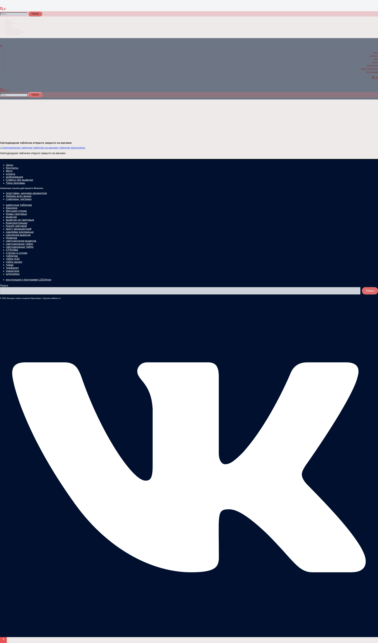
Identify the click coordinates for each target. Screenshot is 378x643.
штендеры (13, 273)
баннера (11, 207)
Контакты (10, 23)
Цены (8, 20)
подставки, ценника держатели (26, 193)
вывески (11, 216)
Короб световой (16, 225)
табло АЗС (13, 258)
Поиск (4, 285)
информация (12, 29)
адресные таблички (19, 205)
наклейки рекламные (20, 232)
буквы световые (16, 214)
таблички (12, 255)
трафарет (12, 267)
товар (10, 264)
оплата (9, 27)
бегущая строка (16, 210)
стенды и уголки (16, 252)
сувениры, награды (19, 199)
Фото (8, 25)
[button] (3, 9)
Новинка (11, 237)
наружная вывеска (18, 234)
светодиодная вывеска (21, 240)
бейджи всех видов (18, 196)
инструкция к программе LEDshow (28, 279)
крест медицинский (18, 228)
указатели (12, 270)
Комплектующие (16, 223)
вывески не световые (20, 219)
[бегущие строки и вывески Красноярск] (75, 5)
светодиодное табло (19, 243)
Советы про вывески (16, 31)
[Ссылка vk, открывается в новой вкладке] (189, 634)
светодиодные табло (20, 246)
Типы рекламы (13, 34)
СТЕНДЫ (12, 249)
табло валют (14, 261)
